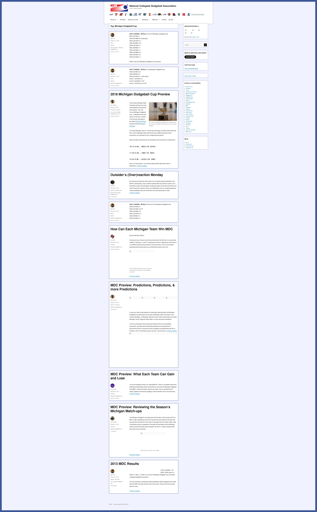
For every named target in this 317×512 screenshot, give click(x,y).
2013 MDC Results (124, 463)
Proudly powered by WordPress (120, 504)
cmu (111, 112)
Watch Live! (188, 131)
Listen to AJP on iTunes (190, 76)
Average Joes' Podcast (191, 92)
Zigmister (112, 38)
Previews (112, 110)
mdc (111, 481)
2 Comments (113, 196)
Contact (164, 20)
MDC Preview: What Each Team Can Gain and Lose (142, 376)
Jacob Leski (113, 389)
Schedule (123, 20)
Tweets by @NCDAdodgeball (191, 68)
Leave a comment (114, 51)
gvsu (114, 112)
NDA (187, 105)
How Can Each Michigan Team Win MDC (141, 228)
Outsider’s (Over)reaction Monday (136, 174)
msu (119, 114)
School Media (189, 121)
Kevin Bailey (113, 105)
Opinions (112, 190)
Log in (187, 142)
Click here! (190, 57)
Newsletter (188, 107)
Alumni (187, 90)
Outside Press (118, 190)
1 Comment (113, 431)
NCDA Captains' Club (194, 37)
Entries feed (189, 144)
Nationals (155, 20)
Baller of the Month (190, 93)
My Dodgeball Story (190, 102)
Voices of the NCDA (190, 130)
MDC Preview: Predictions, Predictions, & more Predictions (142, 287)
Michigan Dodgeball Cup (116, 83)
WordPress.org (189, 147)
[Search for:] (194, 45)
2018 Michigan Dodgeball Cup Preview (140, 94)
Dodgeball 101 (189, 95)
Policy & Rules (189, 114)
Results (112, 45)
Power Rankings (190, 116)
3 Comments (113, 309)
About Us (113, 20)
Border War (113, 192)
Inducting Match (114, 47)
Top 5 (187, 126)
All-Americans (189, 86)
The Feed (117, 110)
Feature (187, 100)
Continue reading (142, 166)
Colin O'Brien (113, 422)
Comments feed (189, 146)
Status (112, 43)
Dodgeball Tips (189, 97)
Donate (171, 20)
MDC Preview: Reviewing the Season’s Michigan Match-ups (140, 408)
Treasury (188, 128)
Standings (145, 20)
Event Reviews (189, 98)
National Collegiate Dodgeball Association (152, 6)
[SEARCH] (205, 44)
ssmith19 (112, 186)
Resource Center (133, 20)
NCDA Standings (141, 121)
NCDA (110, 504)
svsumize (112, 240)
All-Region (188, 88)
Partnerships (189, 112)
